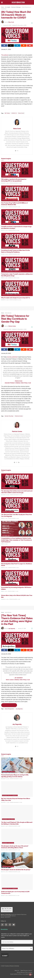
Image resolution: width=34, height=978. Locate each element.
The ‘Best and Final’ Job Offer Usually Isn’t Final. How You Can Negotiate (16, 515)
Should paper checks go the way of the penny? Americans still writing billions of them (14, 847)
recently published (12, 357)
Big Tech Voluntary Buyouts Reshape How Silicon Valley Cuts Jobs (15, 799)
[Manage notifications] (30, 974)
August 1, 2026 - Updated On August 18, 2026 (12, 183)
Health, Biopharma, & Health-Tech (11, 223)
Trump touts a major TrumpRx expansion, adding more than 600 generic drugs (17, 275)
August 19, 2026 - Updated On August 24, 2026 (12, 778)
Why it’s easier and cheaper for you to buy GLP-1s (15, 298)
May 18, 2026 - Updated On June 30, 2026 (10, 277)
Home (2, 7)
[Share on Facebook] (4, 45)
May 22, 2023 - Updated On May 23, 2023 (10, 567)
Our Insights (7, 7)
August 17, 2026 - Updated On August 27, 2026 (12, 802)
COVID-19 (14, 113)
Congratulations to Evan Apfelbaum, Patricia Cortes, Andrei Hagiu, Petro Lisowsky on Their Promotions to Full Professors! (16, 540)
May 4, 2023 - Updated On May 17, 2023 (10, 591)
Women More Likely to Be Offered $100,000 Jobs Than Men (16, 596)
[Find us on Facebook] (2, 924)
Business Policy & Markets (9, 176)
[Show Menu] (2, 2)
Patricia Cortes (12, 326)
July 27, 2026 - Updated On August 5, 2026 (11, 826)
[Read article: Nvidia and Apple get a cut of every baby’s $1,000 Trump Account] (17, 882)
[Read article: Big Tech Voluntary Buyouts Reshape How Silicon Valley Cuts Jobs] (17, 789)
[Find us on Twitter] (6, 924)
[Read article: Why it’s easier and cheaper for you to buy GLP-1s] (17, 288)
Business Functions (8, 511)
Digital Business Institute (26, 970)
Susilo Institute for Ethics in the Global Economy (21, 974)
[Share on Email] (30, 45)
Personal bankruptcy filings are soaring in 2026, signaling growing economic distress (15, 775)
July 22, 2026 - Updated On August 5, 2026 (11, 206)
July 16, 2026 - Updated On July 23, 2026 (10, 230)
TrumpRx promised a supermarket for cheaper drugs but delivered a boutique (16, 227)
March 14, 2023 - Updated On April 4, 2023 (11, 599)
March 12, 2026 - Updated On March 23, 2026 (11, 299)
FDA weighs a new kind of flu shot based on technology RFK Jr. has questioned (13, 180)
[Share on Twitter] (11, 45)
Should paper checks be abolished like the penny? (15, 869)
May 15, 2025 (4, 543)
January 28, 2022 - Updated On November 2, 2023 (14, 25)
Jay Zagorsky (12, 628)
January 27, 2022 (22, 628)
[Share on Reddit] (24, 45)
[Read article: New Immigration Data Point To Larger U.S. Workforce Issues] (17, 554)
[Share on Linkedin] (17, 45)
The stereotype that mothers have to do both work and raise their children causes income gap (16, 491)
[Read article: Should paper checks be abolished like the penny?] (17, 860)
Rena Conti (11, 22)
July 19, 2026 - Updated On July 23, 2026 (10, 895)
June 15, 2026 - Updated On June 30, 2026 (11, 254)
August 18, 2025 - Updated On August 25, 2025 (12, 494)
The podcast (4, 55)
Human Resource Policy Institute (24, 972)
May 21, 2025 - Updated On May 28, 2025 (10, 518)
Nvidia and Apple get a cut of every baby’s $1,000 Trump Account (15, 892)
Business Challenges (16, 7)
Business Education (7, 535)
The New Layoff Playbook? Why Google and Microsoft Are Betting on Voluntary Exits (16, 823)
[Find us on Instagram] (9, 924)
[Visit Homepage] (18, 2)
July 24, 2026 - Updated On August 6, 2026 (11, 871)
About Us (17, 970)
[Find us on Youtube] (13, 924)
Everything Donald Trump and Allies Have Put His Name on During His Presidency (15, 251)
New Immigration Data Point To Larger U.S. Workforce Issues (16, 564)
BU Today (7, 113)
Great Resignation (9, 708)
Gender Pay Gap (9, 416)
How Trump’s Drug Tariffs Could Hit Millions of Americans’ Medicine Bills (14, 203)
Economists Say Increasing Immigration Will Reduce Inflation (16, 588)
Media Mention (8, 313)
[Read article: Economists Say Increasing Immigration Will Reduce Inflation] (17, 578)
